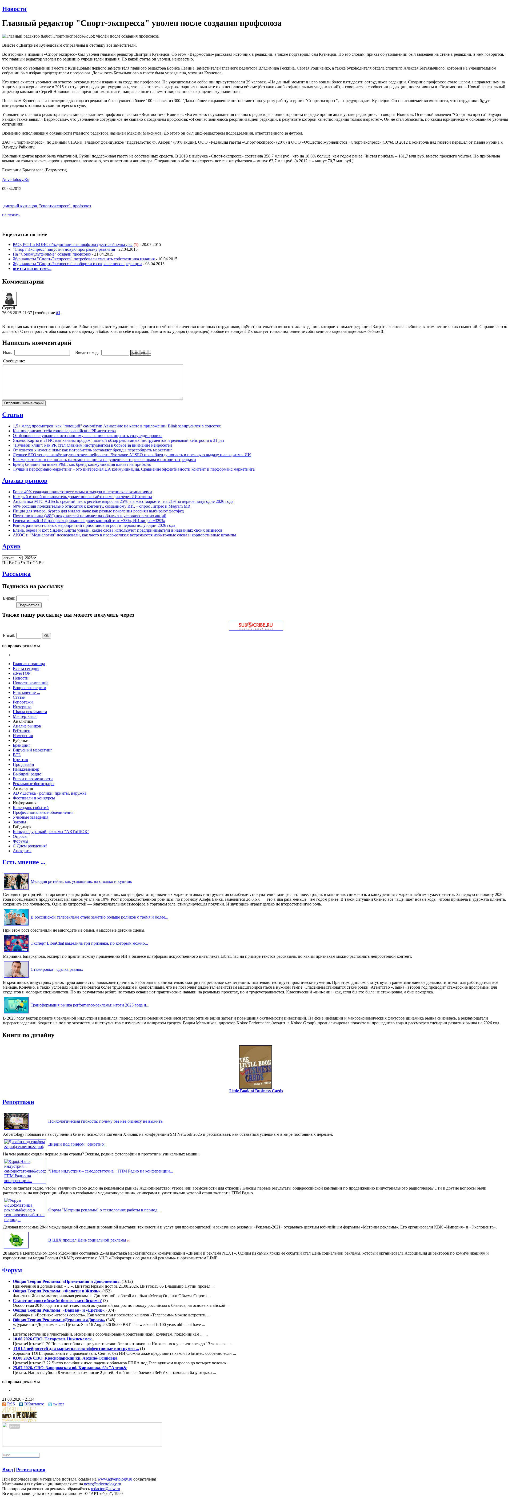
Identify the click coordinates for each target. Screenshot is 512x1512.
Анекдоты (22, 850)
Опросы (20, 836)
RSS (11, 1404)
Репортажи (23, 702)
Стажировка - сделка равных (57, 969)
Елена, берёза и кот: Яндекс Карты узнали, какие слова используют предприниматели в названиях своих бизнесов (117, 530)
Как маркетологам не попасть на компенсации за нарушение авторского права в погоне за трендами (104, 459)
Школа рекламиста (30, 711)
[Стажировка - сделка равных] (16, 977)
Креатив (20, 759)
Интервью (22, 707)
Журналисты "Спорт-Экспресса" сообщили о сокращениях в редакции (77, 263)
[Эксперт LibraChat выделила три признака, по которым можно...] (16, 951)
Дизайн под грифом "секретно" (77, 1144)
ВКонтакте (34, 1404)
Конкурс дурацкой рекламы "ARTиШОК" (51, 831)
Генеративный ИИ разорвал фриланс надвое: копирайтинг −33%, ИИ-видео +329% (89, 520)
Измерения (23, 735)
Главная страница (29, 663)
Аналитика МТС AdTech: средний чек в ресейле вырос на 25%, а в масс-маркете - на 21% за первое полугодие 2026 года (123, 501)
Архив (11, 546)
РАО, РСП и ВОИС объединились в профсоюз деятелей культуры (73, 244)
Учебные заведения (30, 817)
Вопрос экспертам (29, 687)
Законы (19, 822)
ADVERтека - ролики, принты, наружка (49, 793)
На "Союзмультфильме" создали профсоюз (52, 254)
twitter (58, 1404)
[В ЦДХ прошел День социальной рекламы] (16, 1248)
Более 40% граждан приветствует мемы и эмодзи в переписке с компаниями (82, 492)
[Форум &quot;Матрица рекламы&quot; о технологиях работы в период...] (25, 1219)
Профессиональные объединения (43, 812)
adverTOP (21, 673)
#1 (58, 312)
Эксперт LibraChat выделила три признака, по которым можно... (89, 943)
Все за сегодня (26, 668)
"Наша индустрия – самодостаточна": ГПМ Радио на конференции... (110, 1171)
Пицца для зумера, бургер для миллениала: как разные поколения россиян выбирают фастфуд (98, 511)
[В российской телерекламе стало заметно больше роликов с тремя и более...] (16, 925)
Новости (14, 8)
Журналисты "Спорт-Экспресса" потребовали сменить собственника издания (84, 259)
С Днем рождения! (30, 846)
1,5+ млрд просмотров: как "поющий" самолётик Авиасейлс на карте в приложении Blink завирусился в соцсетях (117, 426)
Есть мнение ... (26, 692)
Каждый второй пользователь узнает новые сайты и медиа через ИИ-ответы (82, 496)
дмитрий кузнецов (20, 206)
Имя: (8, 352)
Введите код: (87, 352)
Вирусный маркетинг (32, 750)
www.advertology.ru (115, 1479)
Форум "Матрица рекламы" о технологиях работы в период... (104, 1210)
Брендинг (21, 745)
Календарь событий (31, 807)
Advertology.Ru (15, 179)
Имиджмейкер (26, 769)
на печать (10, 215)
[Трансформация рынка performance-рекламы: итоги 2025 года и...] (16, 1013)
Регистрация (30, 1469)
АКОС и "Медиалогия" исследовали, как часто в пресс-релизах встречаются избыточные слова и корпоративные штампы (124, 535)
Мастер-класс (25, 716)
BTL (17, 755)
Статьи (12, 414)
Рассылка (16, 573)
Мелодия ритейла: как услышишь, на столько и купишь (81, 881)
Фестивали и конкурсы (34, 798)
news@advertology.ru (102, 1484)
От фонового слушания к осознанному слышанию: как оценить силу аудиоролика (87, 435)
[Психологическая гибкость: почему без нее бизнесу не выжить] (16, 1129)
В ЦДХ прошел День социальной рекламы (87, 1240)
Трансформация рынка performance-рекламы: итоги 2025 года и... (90, 1005)
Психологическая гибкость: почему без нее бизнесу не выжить (105, 1121)
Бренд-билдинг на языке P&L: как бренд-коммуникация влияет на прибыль (82, 464)
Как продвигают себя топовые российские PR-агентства (64, 430)
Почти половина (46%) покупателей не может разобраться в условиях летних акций (89, 516)
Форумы (20, 841)
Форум (12, 1270)
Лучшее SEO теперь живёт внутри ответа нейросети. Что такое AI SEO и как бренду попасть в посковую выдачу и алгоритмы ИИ (132, 454)
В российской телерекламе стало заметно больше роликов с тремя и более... (99, 917)
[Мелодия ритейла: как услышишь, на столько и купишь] (16, 889)
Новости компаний (30, 683)
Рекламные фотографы (33, 783)
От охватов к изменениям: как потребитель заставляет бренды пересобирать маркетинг (92, 450)
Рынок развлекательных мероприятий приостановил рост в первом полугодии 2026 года (94, 525)
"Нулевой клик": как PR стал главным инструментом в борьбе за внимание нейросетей (92, 445)
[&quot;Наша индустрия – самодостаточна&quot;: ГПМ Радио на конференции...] (25, 1180)
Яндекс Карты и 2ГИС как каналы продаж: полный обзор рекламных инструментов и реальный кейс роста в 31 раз (118, 440)
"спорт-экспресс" (55, 206)
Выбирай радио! (28, 774)
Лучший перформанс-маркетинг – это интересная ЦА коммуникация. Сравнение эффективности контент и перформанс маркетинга (134, 469)
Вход (7, 1469)
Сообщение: (14, 361)
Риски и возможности (33, 779)
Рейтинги (21, 731)
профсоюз (82, 206)
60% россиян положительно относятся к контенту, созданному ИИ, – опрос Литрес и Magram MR (101, 506)
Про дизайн (23, 764)
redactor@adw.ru (105, 1488)
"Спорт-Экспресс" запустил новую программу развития (64, 249)
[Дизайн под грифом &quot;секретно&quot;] (25, 1146)
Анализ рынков (24, 480)
